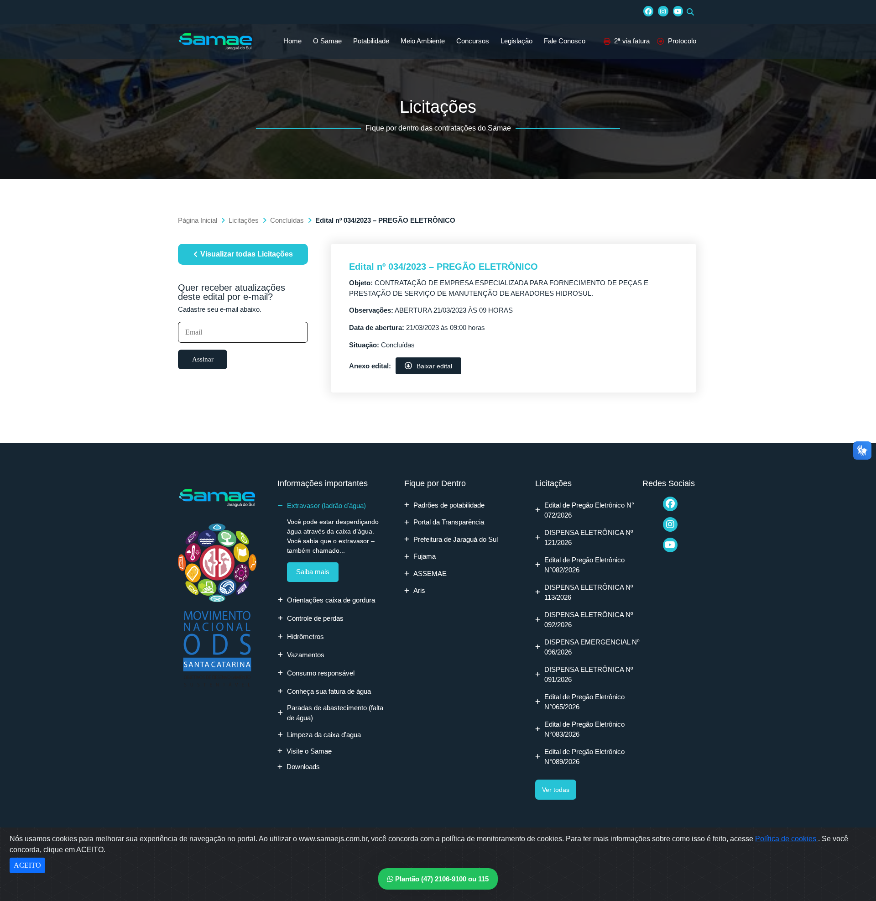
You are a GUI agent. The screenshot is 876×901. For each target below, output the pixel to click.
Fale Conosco (564, 41)
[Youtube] (678, 11)
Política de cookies (786, 839)
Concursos (472, 41)
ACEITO (27, 865)
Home (292, 41)
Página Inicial (197, 220)
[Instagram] (663, 11)
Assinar (203, 359)
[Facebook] (648, 11)
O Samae (327, 41)
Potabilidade (371, 41)
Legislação (516, 41)
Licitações (244, 220)
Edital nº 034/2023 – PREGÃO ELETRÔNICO (443, 267)
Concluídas (287, 220)
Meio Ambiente (423, 41)
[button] (690, 12)
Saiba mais (312, 572)
